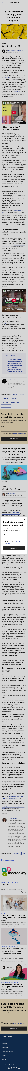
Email (4, 534)
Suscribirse (14, 548)
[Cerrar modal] (24, 519)
